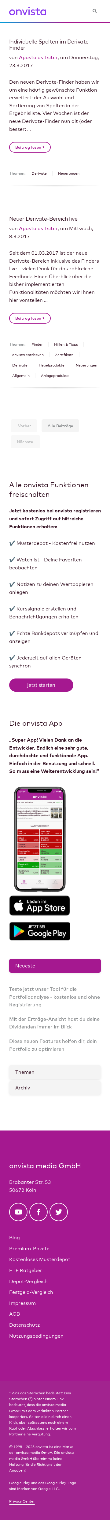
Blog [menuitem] (14, 1238)
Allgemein (21, 376)
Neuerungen (68, 173)
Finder (37, 344)
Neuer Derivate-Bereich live (43, 218)
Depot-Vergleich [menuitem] (28, 1281)
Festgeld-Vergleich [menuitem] (31, 1292)
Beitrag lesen (28, 147)
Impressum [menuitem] (22, 1303)
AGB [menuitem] (14, 1314)
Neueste (25, 966)
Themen (25, 1072)
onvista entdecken (28, 355)
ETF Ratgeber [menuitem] (25, 1270)
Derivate (39, 173)
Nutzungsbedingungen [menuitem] (36, 1336)
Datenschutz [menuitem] (24, 1325)
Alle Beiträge (60, 425)
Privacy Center (22, 1501)
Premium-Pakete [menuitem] (29, 1249)
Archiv (22, 1088)
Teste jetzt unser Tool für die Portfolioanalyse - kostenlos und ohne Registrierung (54, 997)
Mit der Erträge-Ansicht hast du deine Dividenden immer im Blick (54, 1023)
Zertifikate (64, 355)
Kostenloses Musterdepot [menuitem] (39, 1259)
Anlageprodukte (55, 376)
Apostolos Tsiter (38, 57)
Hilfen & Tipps (66, 344)
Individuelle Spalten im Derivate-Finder (50, 44)
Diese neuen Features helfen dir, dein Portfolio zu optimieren (53, 1045)
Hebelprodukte (51, 365)
